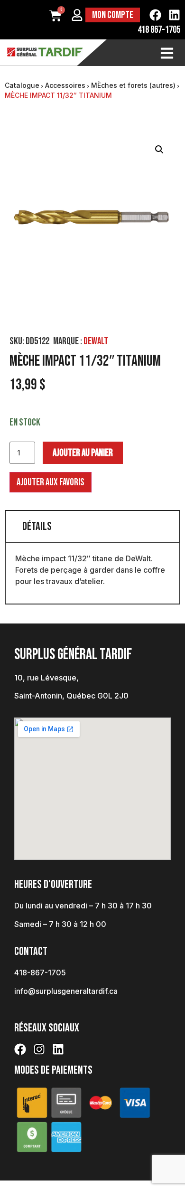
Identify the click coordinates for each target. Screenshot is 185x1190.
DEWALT (95, 341)
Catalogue (22, 85)
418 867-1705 (159, 30)
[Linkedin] (174, 15)
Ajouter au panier (83, 453)
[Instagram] (39, 1049)
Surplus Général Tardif (73, 654)
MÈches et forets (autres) (133, 85)
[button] (159, 149)
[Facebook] (155, 15)
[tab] (92, 526)
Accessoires (65, 85)
